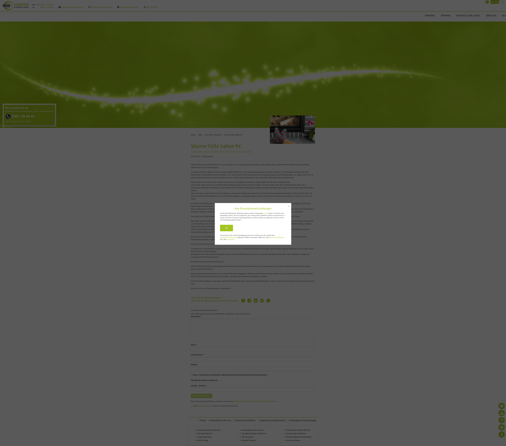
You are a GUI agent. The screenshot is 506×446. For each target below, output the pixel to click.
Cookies (265, 213)
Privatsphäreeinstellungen (228, 237)
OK (226, 228)
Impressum (230, 239)
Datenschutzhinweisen (276, 237)
